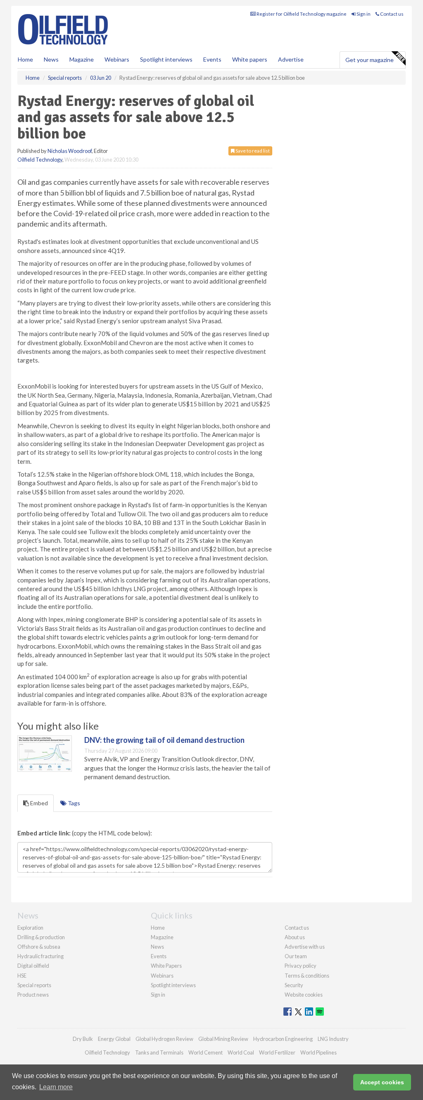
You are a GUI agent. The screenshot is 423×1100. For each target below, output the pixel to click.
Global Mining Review (223, 1039)
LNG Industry (333, 1039)
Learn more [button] (56, 1086)
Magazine (81, 59)
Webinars (117, 59)
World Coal (241, 1052)
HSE (21, 975)
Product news (33, 994)
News (157, 946)
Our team (296, 956)
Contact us (391, 14)
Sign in (363, 14)
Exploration (30, 927)
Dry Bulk (83, 1039)
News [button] (51, 59)
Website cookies (304, 994)
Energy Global (114, 1039)
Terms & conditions (307, 975)
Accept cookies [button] (382, 1082)
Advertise (291, 59)
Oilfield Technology (39, 159)
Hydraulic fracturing (40, 956)
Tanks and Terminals (159, 1052)
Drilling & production (41, 937)
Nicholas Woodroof (70, 151)
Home (25, 59)
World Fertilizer (277, 1052)
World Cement (205, 1052)
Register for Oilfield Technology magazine (301, 14)
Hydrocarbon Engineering (283, 1039)
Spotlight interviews (166, 59)
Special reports (34, 985)
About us (295, 937)
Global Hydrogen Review (164, 1039)
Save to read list (252, 151)
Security (294, 985)
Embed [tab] (38, 803)
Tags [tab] (73, 803)
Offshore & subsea (38, 946)
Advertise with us (305, 946)
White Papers (166, 965)
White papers (249, 59)
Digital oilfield (33, 965)
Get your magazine (369, 59)
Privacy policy (300, 965)
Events (212, 59)
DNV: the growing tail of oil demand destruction (164, 739)
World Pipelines (318, 1052)
